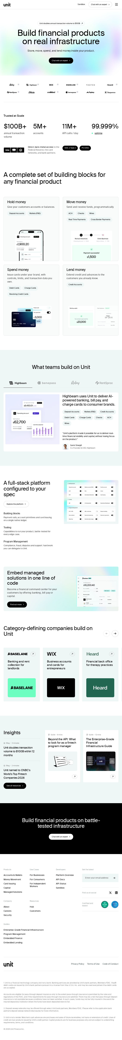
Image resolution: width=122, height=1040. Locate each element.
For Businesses (37, 875)
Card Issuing (10, 883)
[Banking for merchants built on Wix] (61, 674)
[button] (116, 4)
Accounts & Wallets (13, 875)
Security (8, 915)
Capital (7, 888)
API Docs (60, 879)
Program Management (15, 934)
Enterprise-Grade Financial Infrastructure (24, 930)
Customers (35, 911)
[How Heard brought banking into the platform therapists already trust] (100, 674)
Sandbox (81, 4)
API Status (61, 883)
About (6, 907)
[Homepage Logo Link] (7, 4)
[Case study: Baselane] (22, 674)
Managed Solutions (13, 892)
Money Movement (12, 879)
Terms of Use (93, 964)
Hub (32, 907)
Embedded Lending (13, 942)
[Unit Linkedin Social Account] (116, 893)
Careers (7, 911)
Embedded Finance (13, 938)
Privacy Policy (77, 964)
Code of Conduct (110, 964)
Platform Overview (65, 875)
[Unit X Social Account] (110, 893)
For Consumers (37, 879)
